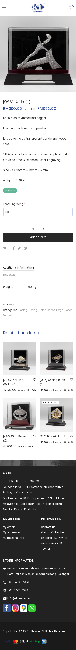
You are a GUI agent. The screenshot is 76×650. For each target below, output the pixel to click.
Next (72, 54)
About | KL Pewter (52, 532)
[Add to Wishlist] (6, 248)
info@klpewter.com (19, 598)
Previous (3, 54)
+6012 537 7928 (17, 590)
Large (59, 310)
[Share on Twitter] (19, 248)
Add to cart (38, 237)
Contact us (48, 527)
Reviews (10, 275)
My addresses (12, 532)
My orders (9, 527)
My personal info (13, 538)
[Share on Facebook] (14, 248)
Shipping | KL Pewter (54, 538)
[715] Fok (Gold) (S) (53, 436)
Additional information (18, 267)
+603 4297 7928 (18, 582)
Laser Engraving (14, 204)
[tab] (38, 268)
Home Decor (47, 310)
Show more (8, 389)
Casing (23, 310)
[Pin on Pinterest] (25, 248)
